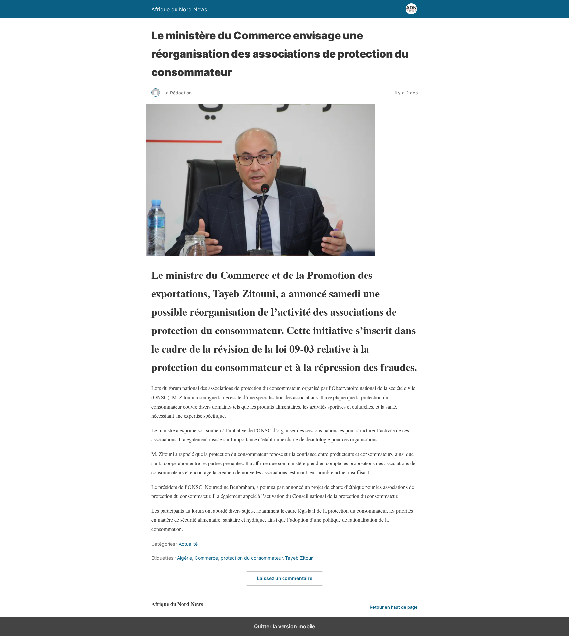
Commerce (206, 558)
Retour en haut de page (394, 607)
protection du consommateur (252, 558)
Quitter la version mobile (284, 626)
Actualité (188, 544)
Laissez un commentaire (284, 578)
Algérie (184, 558)
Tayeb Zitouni (299, 558)
